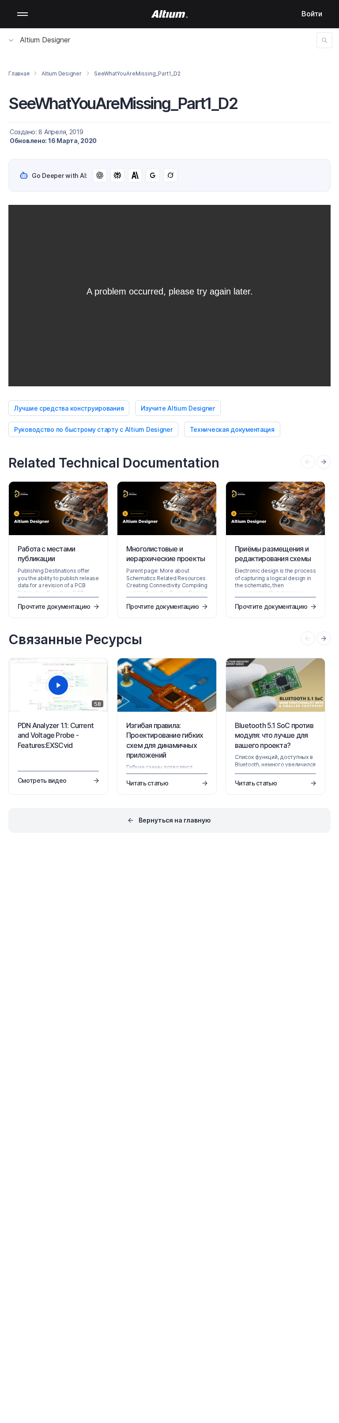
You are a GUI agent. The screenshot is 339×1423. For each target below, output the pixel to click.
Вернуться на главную (175, 820)
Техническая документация (232, 429)
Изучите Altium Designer (178, 408)
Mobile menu (22, 14)
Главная (18, 73)
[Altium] (169, 14)
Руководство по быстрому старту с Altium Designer (93, 429)
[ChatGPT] (100, 175)
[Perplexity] (117, 175)
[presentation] (323, 462)
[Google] (153, 175)
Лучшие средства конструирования (69, 408)
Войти (311, 13)
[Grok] (170, 175)
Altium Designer (45, 39)
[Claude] (135, 175)
